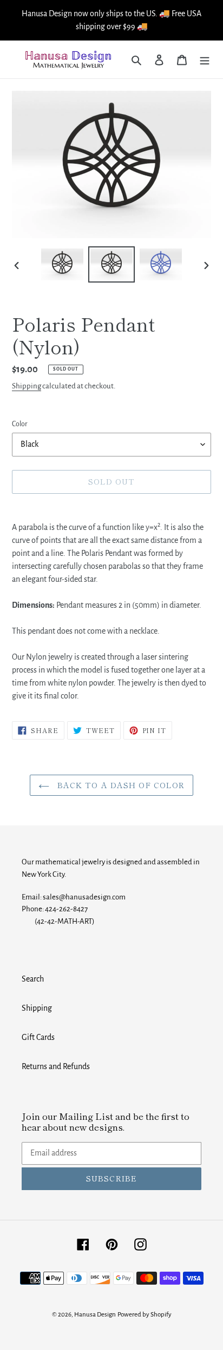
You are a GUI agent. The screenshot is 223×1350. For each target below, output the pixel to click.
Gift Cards (38, 1037)
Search (33, 979)
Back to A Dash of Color (120, 785)
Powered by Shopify (144, 1314)
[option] (62, 264)
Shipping (26, 386)
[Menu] (204, 59)
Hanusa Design (95, 1314)
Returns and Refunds (56, 1066)
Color (20, 424)
